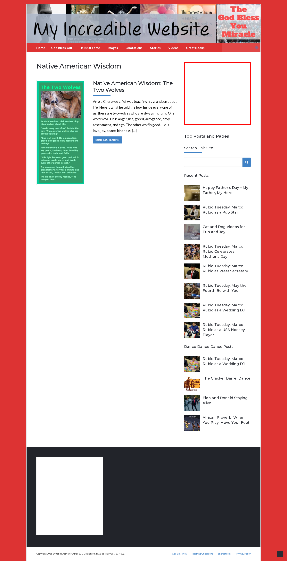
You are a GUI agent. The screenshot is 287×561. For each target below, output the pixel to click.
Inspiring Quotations (202, 554)
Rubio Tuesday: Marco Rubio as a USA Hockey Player (224, 330)
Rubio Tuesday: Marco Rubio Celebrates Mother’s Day (223, 251)
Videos (173, 48)
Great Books (195, 48)
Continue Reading (107, 139)
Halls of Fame (89, 48)
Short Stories (225, 554)
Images (113, 48)
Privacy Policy (243, 554)
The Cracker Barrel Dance (226, 378)
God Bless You (61, 48)
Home (40, 48)
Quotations (134, 48)
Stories (155, 48)
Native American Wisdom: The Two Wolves (133, 86)
